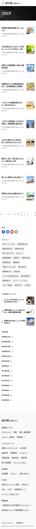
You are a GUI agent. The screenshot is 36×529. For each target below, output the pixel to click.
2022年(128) (6, 356)
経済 (17, 271)
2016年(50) (6, 385)
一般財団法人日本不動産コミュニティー (16, 505)
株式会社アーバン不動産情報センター (15, 510)
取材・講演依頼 (24, 432)
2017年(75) (6, 380)
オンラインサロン (20, 462)
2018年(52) (6, 376)
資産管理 (6, 271)
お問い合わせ (24, 473)
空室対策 (19, 249)
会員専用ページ (20, 489)
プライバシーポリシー (8, 523)
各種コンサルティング (10, 448)
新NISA (18, 285)
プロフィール (6, 432)
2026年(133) (6, 337)
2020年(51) (6, 366)
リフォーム (23, 453)
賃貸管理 (13, 453)
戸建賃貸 (6, 262)
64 (35, 214)
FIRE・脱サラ (8, 253)
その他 (27, 285)
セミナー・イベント (20, 281)
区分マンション (8, 244)
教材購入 (20, 437)
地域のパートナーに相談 (10, 484)
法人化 (19, 253)
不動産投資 (22, 244)
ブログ (9, 489)
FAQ (3, 489)
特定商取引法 (19, 523)
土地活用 (23, 448)
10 (21, 214)
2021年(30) (6, 361)
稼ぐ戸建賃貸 (6, 462)
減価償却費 (6, 258)
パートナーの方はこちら (10, 494)
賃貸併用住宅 (7, 249)
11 (24, 214)
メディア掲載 (7, 285)
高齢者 (16, 262)
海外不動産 (25, 276)
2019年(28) (6, 371)
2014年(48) (6, 395)
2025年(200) (6, 341)
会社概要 (5, 473)
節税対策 (6, 281)
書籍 (15, 432)
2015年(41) (6, 390)
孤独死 (17, 258)
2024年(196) (6, 346)
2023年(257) (6, 351)
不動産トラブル (9, 267)
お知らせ (25, 484)
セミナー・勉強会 (8, 437)
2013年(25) (6, 400)
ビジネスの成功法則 (10, 276)
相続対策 (26, 258)
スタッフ (13, 473)
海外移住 (22, 267)
